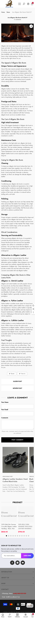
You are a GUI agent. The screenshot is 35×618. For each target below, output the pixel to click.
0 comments (17, 20)
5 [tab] (15, 535)
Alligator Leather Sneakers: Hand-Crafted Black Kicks (15, 480)
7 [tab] (19, 535)
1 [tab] (6, 535)
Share (31, 26)
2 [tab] (8, 535)
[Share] (31, 26)
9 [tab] (24, 535)
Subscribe (27, 556)
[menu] (19, 4)
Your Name (4, 402)
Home (3, 12)
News (8, 12)
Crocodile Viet (11, 612)
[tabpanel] (9, 519)
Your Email (4, 410)
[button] (24, 4)
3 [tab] (10, 535)
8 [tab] (21, 535)
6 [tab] (17, 535)
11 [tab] (28, 535)
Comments (4, 418)
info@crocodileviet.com (13, 597)
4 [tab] (13, 535)
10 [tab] (26, 535)
